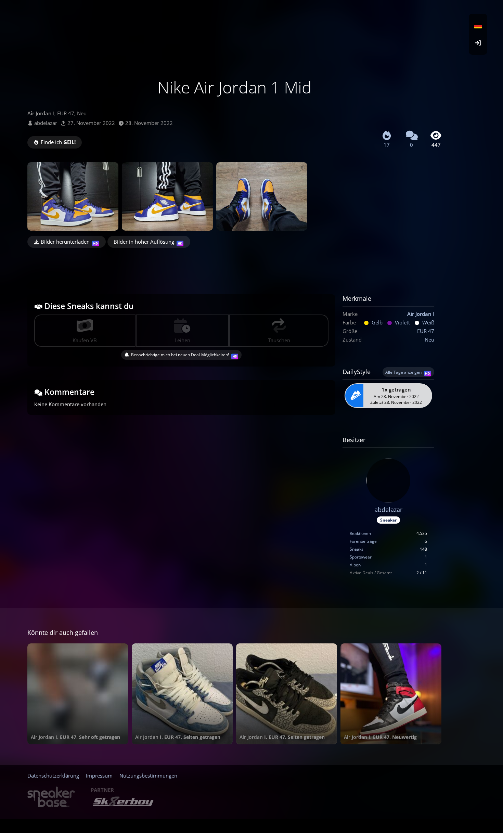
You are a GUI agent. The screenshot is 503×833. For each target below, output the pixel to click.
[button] (478, 25)
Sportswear (361, 557)
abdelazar (45, 122)
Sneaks (356, 549)
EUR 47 (425, 331)
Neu (429, 339)
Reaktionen (360, 533)
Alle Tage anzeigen (403, 372)
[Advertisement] (234, 266)
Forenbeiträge (363, 541)
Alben (355, 565)
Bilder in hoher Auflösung (144, 241)
